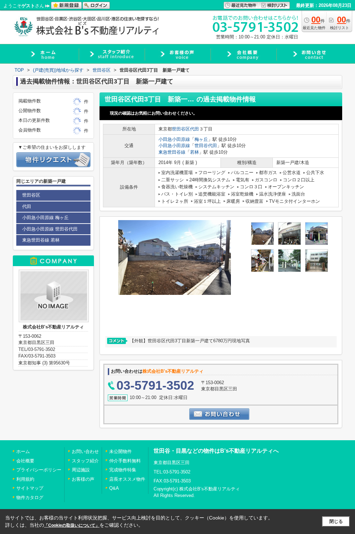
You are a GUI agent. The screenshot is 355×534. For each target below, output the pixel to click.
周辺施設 (81, 469)
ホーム (23, 451)
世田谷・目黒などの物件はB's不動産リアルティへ (216, 451)
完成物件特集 (122, 469)
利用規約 (25, 479)
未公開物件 (120, 451)
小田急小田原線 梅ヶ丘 (45, 217)
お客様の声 (83, 479)
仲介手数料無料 (125, 460)
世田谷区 (181, 129)
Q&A (114, 488)
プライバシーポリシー (38, 469)
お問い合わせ (85, 451)
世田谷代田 (205, 145)
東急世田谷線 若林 (41, 240)
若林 (194, 152)
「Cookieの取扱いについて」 (71, 525)
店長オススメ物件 (127, 479)
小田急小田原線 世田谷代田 (50, 229)
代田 (194, 129)
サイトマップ (29, 488)
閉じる (336, 521)
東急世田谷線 (171, 152)
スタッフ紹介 (85, 460)
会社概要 (25, 460)
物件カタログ (29, 497)
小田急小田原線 (174, 139)
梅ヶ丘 (201, 139)
